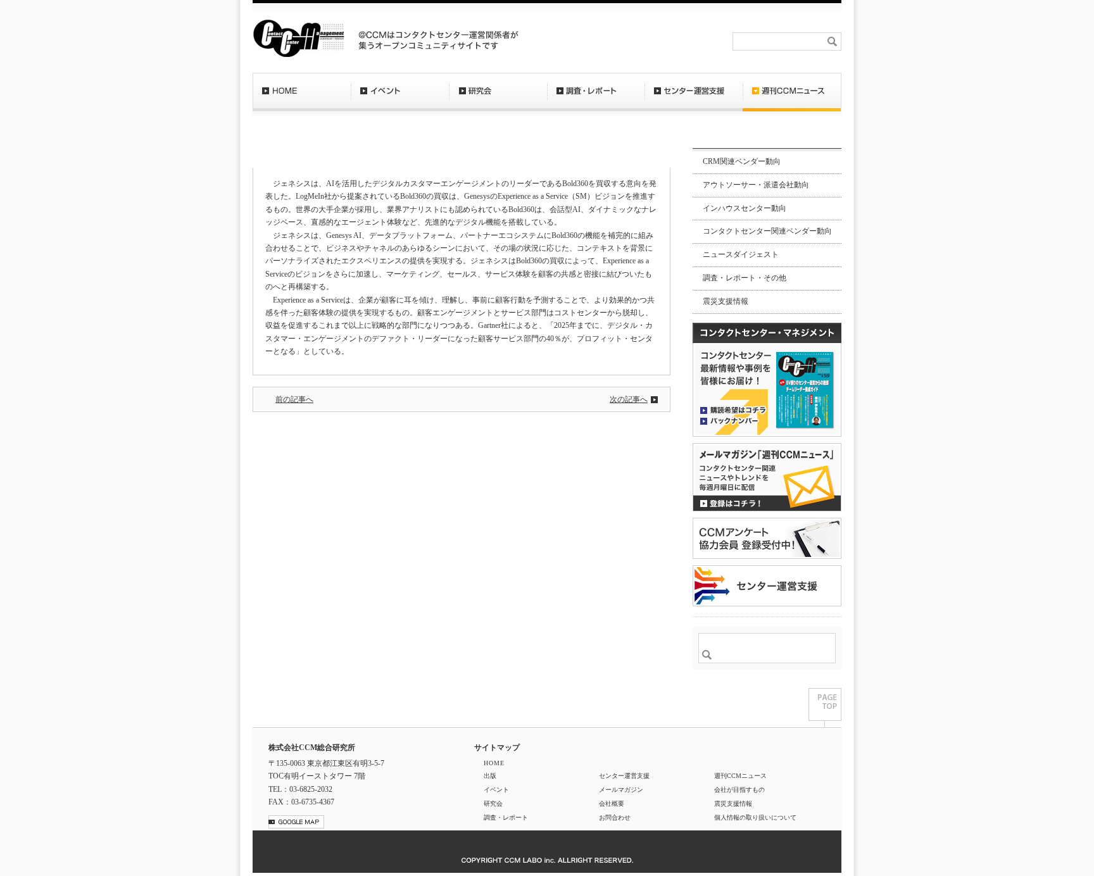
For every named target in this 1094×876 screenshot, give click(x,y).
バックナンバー (733, 420)
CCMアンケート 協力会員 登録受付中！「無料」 (767, 538)
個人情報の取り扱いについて (755, 817)
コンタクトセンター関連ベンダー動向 (767, 231)
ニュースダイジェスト (741, 254)
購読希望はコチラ (733, 409)
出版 (490, 775)
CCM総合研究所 (298, 38)
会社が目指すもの (739, 789)
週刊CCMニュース (792, 98)
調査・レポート (595, 98)
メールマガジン (621, 789)
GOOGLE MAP (296, 822)
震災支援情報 (725, 301)
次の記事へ (629, 399)
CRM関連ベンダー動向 (742, 161)
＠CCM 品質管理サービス (767, 585)
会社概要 (706, 41)
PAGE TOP (824, 707)
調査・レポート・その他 (744, 277)
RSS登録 (612, 41)
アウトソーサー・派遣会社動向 (756, 184)
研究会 (498, 98)
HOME (302, 98)
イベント (400, 98)
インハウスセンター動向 (744, 208)
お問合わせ (659, 41)
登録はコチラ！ (767, 477)
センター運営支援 (693, 98)
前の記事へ (294, 399)
